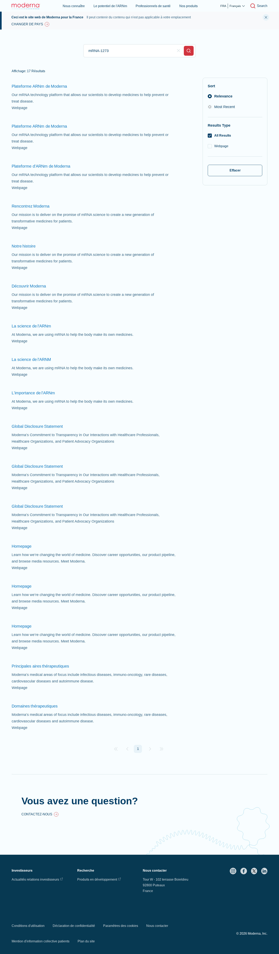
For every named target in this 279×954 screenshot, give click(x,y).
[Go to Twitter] (254, 871)
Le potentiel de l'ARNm (110, 6)
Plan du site (86, 941)
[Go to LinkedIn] (264, 871)
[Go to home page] (26, 6)
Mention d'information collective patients (40, 941)
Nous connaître (74, 6)
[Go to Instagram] (233, 871)
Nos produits (188, 6)
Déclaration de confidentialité (74, 925)
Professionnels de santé (153, 6)
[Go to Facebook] (243, 871)
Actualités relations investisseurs (35, 879)
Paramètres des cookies (120, 925)
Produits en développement (97, 879)
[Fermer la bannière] (266, 17)
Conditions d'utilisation (28, 925)
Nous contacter (157, 925)
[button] (116, 749)
